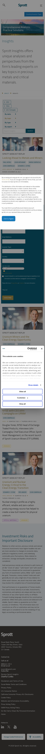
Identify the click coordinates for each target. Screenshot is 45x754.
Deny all (22, 404)
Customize (21, 398)
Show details (33, 385)
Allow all (22, 391)
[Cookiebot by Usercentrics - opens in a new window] (28, 348)
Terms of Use (6, 180)
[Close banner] (41, 349)
